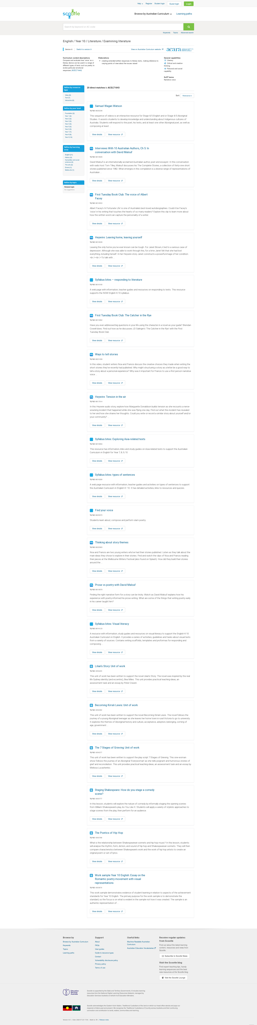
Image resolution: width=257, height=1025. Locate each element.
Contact (98, 956)
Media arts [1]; (69, 170)
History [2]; (68, 157)
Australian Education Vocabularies (140, 948)
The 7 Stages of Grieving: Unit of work (117, 747)
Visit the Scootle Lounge (174, 977)
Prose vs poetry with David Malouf (115, 584)
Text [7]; (67, 97)
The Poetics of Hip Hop (109, 832)
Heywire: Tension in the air (110, 396)
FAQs (97, 945)
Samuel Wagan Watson (108, 106)
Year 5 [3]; (68, 126)
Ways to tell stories (106, 354)
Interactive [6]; (69, 100)
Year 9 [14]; (68, 137)
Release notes (104, 1020)
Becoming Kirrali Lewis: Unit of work (116, 705)
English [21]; (69, 155)
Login (188, 3)
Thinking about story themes (111, 542)
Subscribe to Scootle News (175, 956)
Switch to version (84, 49)
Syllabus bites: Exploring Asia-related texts (120, 439)
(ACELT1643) (76, 70)
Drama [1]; (68, 167)
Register (149, 3)
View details (97, 134)
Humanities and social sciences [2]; (72, 161)
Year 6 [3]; (68, 129)
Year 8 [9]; (68, 134)
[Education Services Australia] (71, 994)
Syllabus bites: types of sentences (115, 474)
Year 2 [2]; (68, 118)
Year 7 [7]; (68, 132)
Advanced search (187, 32)
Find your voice (104, 510)
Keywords (166, 32)
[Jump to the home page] (71, 14)
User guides (99, 949)
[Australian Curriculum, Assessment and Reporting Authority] (180, 50)
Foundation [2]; (70, 113)
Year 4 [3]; (68, 124)
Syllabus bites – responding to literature (118, 279)
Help (139, 3)
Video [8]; (68, 95)
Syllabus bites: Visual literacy (112, 623)
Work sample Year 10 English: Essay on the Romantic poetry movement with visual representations (120, 879)
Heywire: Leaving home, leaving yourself (118, 237)
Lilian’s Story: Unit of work (110, 666)
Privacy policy (100, 964)
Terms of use (100, 967)
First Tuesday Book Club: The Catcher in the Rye (123, 315)
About (97, 941)
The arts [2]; (69, 165)
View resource (114, 134)
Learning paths (184, 13)
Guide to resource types (104, 952)
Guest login (174, 3)
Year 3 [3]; (68, 121)
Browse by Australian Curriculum (152, 13)
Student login (159, 3)
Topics (175, 32)
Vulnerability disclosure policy (106, 960)
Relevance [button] (186, 95)
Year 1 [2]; (68, 116)
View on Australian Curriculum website (146, 49)
